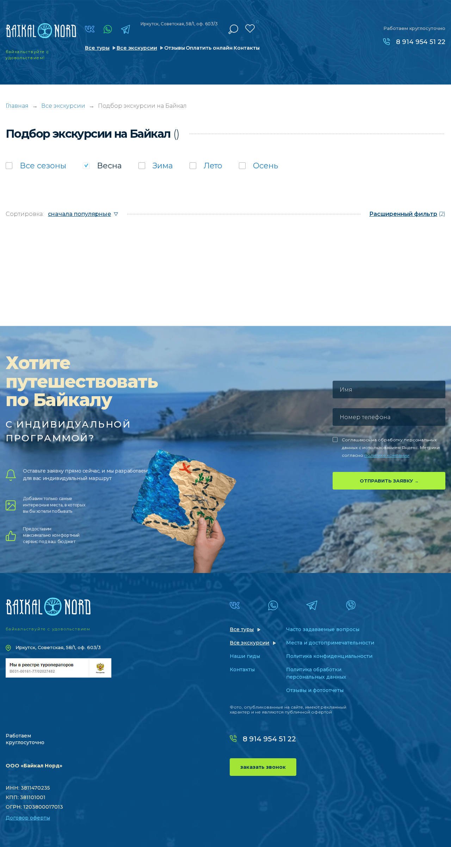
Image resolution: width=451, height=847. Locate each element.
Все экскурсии (137, 48)
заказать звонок (263, 767)
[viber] (351, 605)
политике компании (386, 455)
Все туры (97, 48)
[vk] (89, 29)
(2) (407, 214)
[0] (250, 28)
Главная (17, 105)
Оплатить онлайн (209, 48)
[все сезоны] (36, 166)
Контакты (247, 48)
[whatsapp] (107, 29)
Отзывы (174, 48)
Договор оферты (28, 818)
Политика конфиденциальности (329, 656)
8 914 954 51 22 (420, 42)
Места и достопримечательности (330, 643)
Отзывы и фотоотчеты (315, 690)
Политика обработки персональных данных (316, 673)
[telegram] (125, 29)
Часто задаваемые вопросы (322, 629)
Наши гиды (245, 656)
